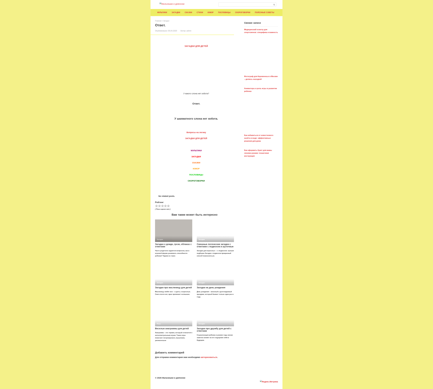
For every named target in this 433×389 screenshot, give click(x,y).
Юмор (211, 12)
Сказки (188, 12)
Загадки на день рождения (211, 287)
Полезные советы (264, 12)
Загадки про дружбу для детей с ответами (214, 329)
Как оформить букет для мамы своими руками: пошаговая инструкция (258, 153)
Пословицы (224, 12)
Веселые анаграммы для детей (172, 328)
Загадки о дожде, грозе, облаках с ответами (173, 245)
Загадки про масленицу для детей (173, 287)
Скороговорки (242, 12)
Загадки (176, 12)
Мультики (162, 12)
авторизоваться (209, 357)
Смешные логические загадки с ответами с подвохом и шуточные (215, 245)
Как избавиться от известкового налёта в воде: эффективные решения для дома (258, 138)
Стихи (200, 12)
